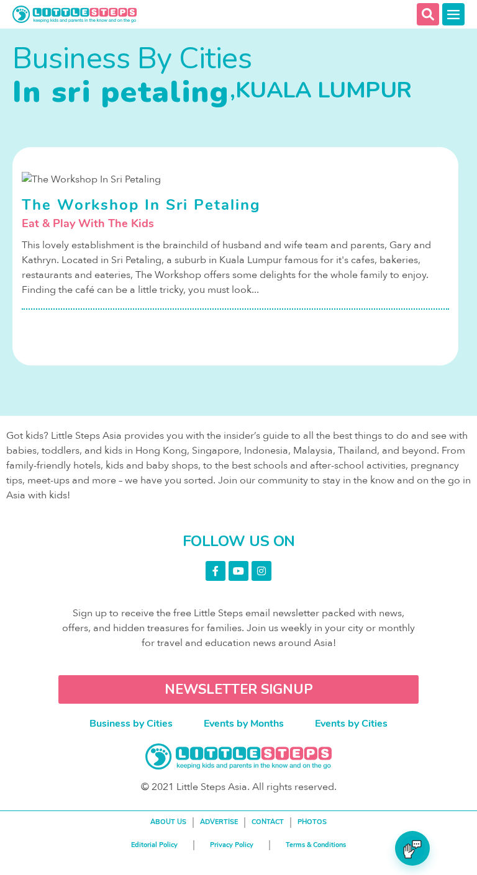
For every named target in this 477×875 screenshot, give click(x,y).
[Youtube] (238, 571)
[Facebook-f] (215, 571)
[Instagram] (261, 571)
